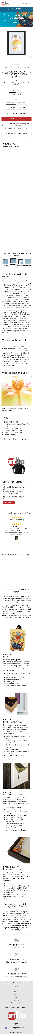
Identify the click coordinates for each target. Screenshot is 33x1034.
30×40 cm (22, 103)
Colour (16, 91)
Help (16, 987)
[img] (16, 518)
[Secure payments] (16, 955)
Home (16, 64)
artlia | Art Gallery (16, 983)
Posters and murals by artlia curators (16, 68)
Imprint (16, 1000)
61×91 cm (22, 108)
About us (16, 991)
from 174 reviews (15, 520)
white (20, 94)
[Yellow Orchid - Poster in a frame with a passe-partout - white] (4, 247)
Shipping (16, 83)
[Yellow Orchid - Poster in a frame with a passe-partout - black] (2, 247)
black (13, 94)
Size (16, 99)
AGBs (16, 997)
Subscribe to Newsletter (16, 1008)
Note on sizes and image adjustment (16, 134)
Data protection (16, 1003)
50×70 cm (11, 108)
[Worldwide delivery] (16, 969)
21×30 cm (11, 103)
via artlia (9, 503)
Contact (16, 994)
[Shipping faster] (16, 940)
